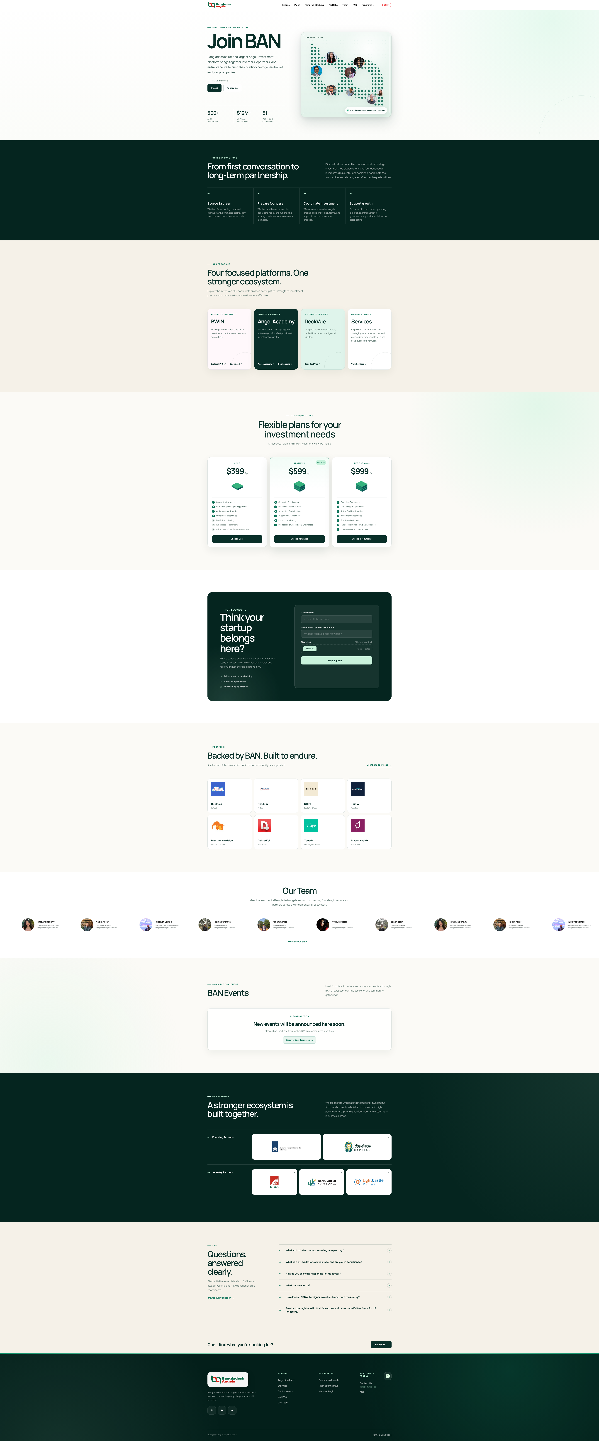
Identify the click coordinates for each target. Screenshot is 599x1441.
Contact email (307, 612)
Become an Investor (329, 1380)
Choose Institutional (362, 538)
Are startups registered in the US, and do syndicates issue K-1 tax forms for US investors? (327, 1310)
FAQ (355, 4)
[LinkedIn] (211, 1410)
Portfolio (333, 4)
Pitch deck (337, 642)
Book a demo (285, 364)
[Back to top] (388, 1376)
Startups (282, 1385)
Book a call (236, 364)
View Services (359, 364)
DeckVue (282, 1396)
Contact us (381, 1344)
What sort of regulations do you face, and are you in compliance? (320, 1262)
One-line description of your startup (317, 627)
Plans (297, 4)
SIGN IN (385, 4)
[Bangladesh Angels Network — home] (220, 5)
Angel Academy (266, 364)
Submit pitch (337, 660)
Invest (214, 87)
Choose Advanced (299, 538)
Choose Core (237, 538)
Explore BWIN (218, 364)
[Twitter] (232, 1410)
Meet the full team (299, 941)
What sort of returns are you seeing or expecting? (311, 1250)
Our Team (283, 1402)
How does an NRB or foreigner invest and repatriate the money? (319, 1297)
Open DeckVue (312, 364)
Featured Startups (314, 4)
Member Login (326, 1391)
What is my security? (294, 1285)
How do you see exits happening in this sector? (310, 1273)
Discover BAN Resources (299, 1040)
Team (345, 4)
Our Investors (285, 1391)
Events (286, 4)
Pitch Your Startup (328, 1385)
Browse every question (221, 1297)
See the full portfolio (379, 764)
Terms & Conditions (382, 1435)
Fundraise (232, 87)
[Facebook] (222, 1410)
